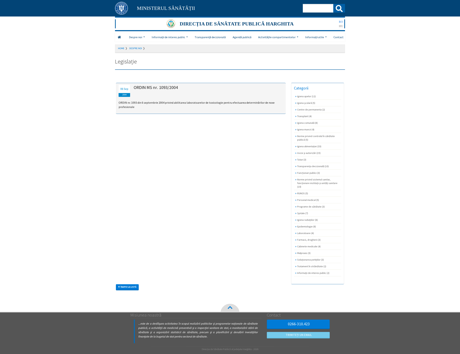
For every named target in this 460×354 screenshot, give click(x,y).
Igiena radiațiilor (307, 219)
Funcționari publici (308, 172)
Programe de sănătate (311, 206)
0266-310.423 (299, 323)
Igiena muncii (305, 129)
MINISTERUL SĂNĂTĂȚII (166, 8)
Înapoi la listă (128, 286)
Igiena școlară (306, 103)
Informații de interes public (168, 37)
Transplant (304, 116)
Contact (339, 37)
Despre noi (135, 37)
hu (341, 26)
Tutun (301, 159)
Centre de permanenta (311, 109)
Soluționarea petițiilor (310, 259)
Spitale (302, 213)
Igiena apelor (306, 96)
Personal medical (308, 200)
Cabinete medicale (309, 246)
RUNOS (302, 193)
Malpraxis (303, 253)
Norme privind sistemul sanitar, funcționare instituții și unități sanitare (317, 183)
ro (341, 21)
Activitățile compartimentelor (277, 37)
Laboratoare (305, 233)
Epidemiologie (306, 226)
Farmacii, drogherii (309, 239)
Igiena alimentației (309, 146)
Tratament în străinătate (311, 266)
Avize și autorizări (309, 153)
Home (121, 48)
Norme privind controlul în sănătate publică (316, 137)
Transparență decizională (210, 37)
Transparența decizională (313, 166)
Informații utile (314, 37)
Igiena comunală (307, 122)
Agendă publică (242, 37)
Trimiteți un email (299, 335)
